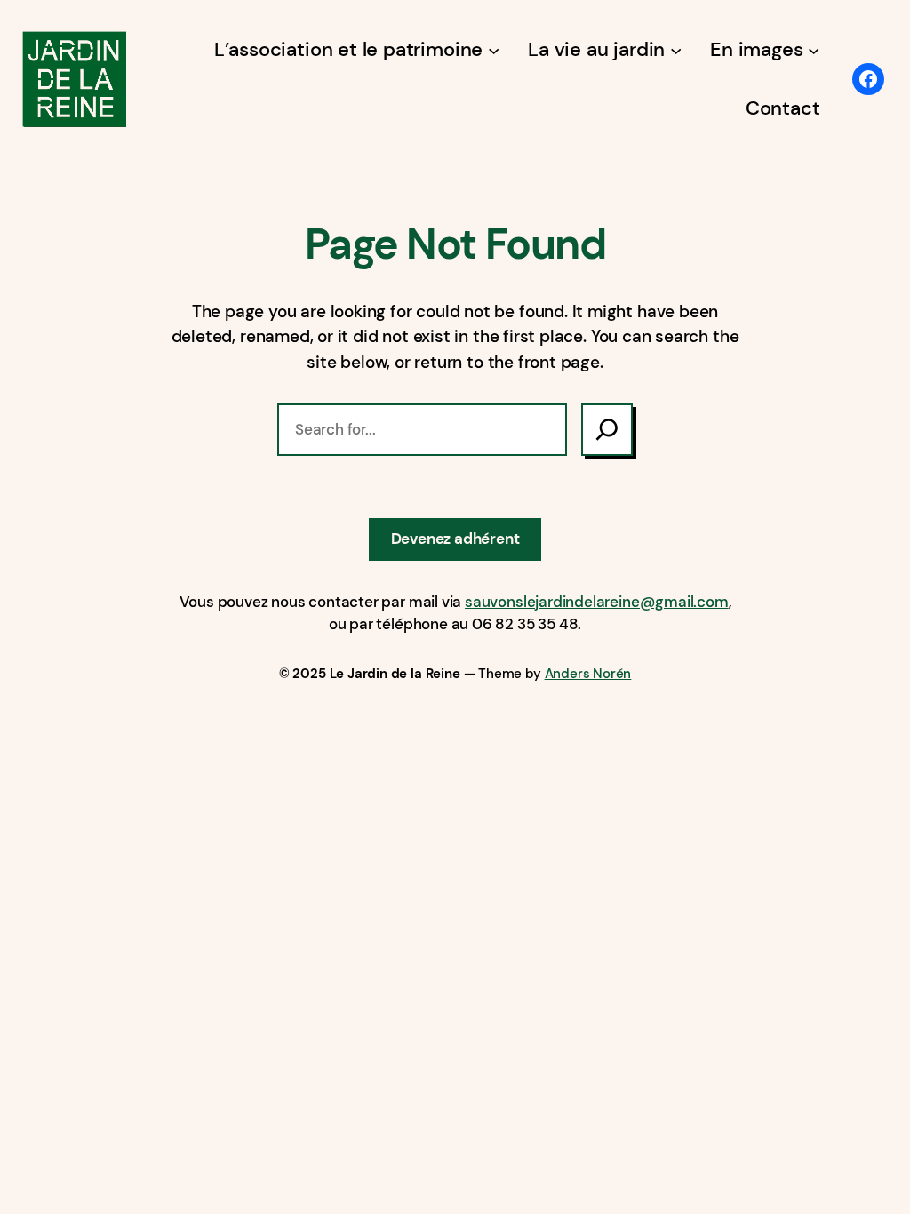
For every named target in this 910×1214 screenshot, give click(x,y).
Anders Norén (588, 674)
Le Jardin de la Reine (395, 674)
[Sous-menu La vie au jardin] (676, 49)
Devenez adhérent (455, 538)
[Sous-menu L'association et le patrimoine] (493, 49)
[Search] (607, 429)
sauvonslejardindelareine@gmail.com (597, 601)
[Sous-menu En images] (813, 49)
